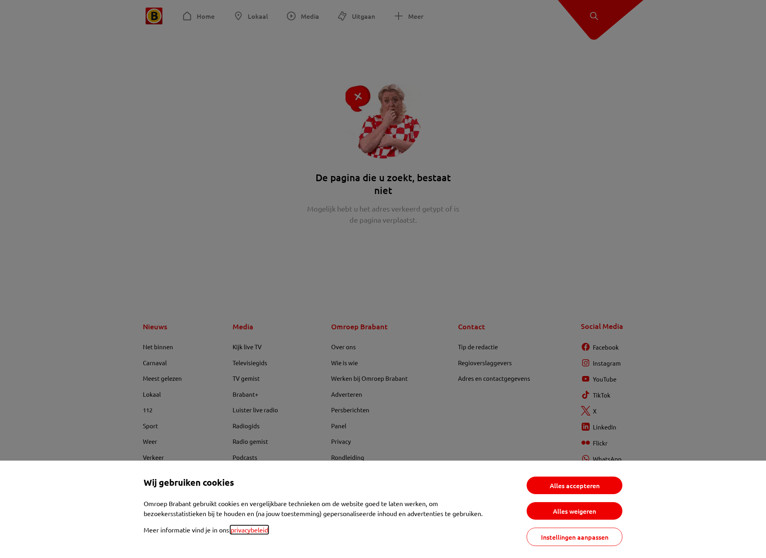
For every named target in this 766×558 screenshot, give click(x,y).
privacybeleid (249, 530)
